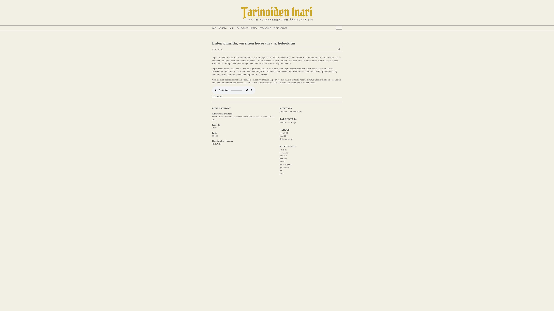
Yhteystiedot (280, 28)
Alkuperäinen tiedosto (222, 113)
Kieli (214, 133)
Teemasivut (265, 28)
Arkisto (223, 28)
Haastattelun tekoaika (222, 141)
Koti (214, 28)
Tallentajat (242, 28)
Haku (231, 28)
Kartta (254, 28)
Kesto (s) (216, 125)
